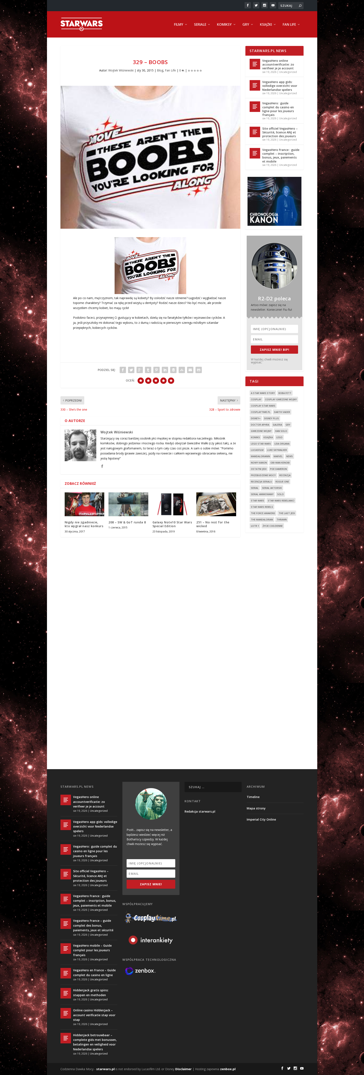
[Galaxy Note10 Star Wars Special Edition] (172, 504)
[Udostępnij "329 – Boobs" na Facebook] (123, 370)
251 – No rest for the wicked (212, 524)
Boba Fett (284, 393)
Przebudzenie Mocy (263, 475)
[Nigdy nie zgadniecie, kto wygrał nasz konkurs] (84, 504)
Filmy (178, 25)
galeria (277, 424)
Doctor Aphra (260, 424)
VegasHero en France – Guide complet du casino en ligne (94, 972)
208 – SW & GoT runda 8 (127, 522)
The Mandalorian (262, 519)
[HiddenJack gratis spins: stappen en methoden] (65, 993)
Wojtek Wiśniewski (121, 70)
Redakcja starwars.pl (200, 811)
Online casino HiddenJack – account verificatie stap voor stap (94, 1015)
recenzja (284, 475)
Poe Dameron (278, 468)
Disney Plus (271, 418)
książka (268, 437)
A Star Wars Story (263, 393)
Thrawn (282, 519)
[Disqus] (150, 602)
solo (280, 494)
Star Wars (257, 500)
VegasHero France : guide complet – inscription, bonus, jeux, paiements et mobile (280, 155)
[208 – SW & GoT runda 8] (128, 504)
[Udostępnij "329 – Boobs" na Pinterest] (156, 370)
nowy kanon (259, 462)
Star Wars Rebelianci (281, 500)
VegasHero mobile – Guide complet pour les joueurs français (92, 950)
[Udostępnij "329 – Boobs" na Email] (190, 370)
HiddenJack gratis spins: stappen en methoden (90, 992)
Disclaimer (183, 1069)
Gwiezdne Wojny (261, 431)
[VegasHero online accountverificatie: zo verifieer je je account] (255, 64)
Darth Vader (282, 412)
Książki (266, 25)
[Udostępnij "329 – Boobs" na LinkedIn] (165, 370)
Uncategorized (288, 72)
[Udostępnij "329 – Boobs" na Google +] (139, 370)
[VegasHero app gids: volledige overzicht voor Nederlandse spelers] (255, 85)
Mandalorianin (260, 456)
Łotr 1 (255, 525)
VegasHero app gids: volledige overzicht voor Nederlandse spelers (279, 85)
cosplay (256, 399)
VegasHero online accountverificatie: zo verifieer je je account (278, 64)
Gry (245, 25)
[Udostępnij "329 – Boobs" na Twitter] (131, 370)
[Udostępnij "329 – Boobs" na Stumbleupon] (182, 370)
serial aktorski (272, 487)
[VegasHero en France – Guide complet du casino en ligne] (65, 973)
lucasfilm (257, 450)
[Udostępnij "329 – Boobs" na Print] (198, 370)
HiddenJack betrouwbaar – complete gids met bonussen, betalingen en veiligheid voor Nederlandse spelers (95, 1042)
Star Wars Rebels (262, 506)
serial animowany (262, 494)
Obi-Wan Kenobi (280, 462)
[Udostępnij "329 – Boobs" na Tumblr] (148, 370)
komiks (255, 437)
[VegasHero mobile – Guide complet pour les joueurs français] (65, 948)
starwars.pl (105, 1069)
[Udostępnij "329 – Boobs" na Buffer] (173, 370)
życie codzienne (273, 525)
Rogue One (282, 481)
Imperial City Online (261, 819)
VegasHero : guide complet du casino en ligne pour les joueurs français (278, 109)
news (289, 456)
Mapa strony (256, 808)
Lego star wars (261, 443)
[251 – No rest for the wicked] (216, 504)
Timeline (253, 797)
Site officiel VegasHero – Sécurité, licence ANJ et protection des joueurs (280, 132)
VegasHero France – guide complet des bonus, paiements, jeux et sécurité (93, 925)
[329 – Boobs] (150, 157)
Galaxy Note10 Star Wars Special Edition (172, 524)
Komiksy (224, 25)
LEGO (279, 437)
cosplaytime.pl (260, 412)
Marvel (278, 456)
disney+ (256, 418)
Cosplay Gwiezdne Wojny (281, 399)
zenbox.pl (228, 1069)
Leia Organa (281, 443)
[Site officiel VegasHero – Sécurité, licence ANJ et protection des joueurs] (255, 132)
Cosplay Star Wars (263, 405)
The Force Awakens (263, 513)
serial (254, 487)
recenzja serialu (261, 481)
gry (288, 424)
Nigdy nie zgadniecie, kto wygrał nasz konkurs (84, 524)
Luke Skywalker (277, 450)
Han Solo (281, 431)
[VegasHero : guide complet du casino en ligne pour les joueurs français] (255, 106)
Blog (160, 70)
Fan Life (289, 25)
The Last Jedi (287, 513)
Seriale (200, 25)
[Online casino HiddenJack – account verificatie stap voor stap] (65, 1013)
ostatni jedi (258, 468)
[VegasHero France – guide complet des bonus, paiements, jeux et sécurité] (65, 923)
